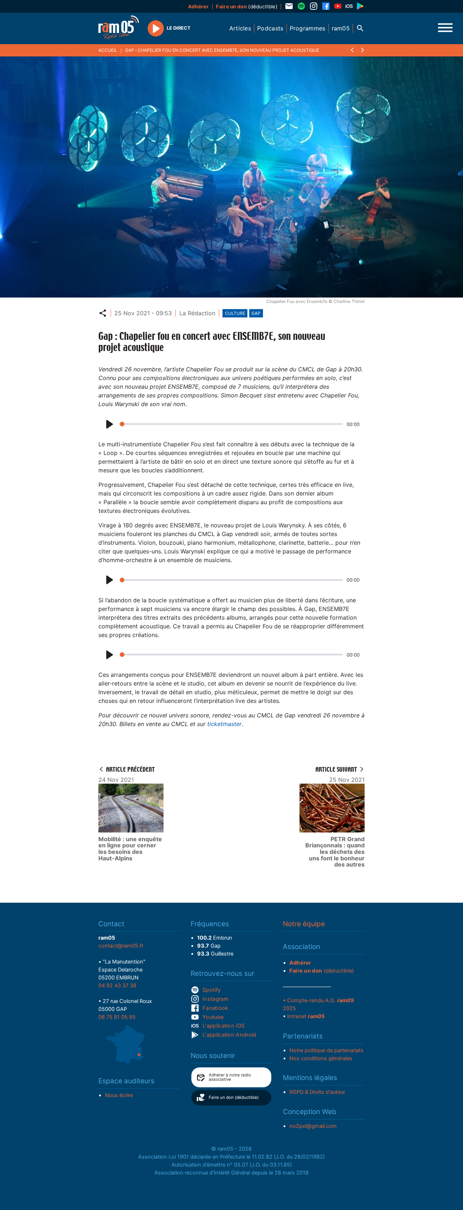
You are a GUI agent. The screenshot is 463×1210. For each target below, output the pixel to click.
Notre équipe (304, 924)
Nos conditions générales (320, 1058)
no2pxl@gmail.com (313, 1126)
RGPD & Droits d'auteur (317, 1092)
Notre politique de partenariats (326, 1050)
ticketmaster (224, 724)
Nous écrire (119, 1095)
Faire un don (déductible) (234, 1097)
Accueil (107, 50)
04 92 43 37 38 (117, 985)
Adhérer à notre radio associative (230, 1077)
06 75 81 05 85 (117, 1017)
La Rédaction (197, 313)
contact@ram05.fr (120, 946)
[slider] (231, 424)
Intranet (305, 1016)
